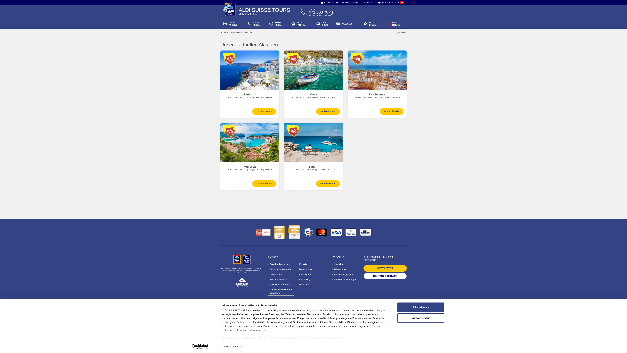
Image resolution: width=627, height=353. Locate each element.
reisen (278, 23)
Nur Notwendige (420, 318)
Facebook (328, 2)
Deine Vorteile (277, 274)
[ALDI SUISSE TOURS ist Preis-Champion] (294, 232)
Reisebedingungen (343, 274)
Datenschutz (305, 269)
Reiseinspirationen (279, 284)
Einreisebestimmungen (345, 279)
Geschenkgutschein (280, 264)
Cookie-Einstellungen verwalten (281, 291)
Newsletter (344, 2)
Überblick (338, 264)
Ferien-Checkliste (279, 279)
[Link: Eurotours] (242, 281)
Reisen (256, 23)
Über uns (304, 284)
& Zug (325, 23)
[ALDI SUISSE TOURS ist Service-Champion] (279, 232)
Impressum (305, 274)
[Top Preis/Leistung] (263, 232)
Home (223, 32)
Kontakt (303, 264)
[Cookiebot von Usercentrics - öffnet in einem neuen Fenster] (200, 346)
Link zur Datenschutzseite (253, 330)
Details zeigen (230, 346)
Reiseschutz (339, 269)
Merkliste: (376, 2)
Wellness (347, 24)
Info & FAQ (304, 279)
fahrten (301, 23)
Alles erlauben (421, 307)
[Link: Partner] (237, 259)
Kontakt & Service (385, 276)
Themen (373, 23)
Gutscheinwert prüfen (281, 269)
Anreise (233, 23)
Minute (396, 23)
